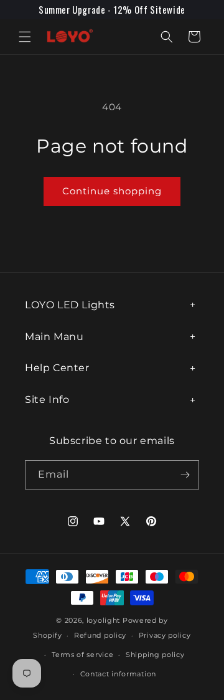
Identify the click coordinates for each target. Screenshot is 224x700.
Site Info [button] (47, 399)
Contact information (118, 673)
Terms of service (82, 654)
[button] (25, 36)
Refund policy (100, 635)
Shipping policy (155, 654)
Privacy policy (165, 635)
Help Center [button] (57, 368)
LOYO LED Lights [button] (70, 305)
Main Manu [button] (54, 337)
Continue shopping (112, 191)
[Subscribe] (184, 475)
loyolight (103, 620)
